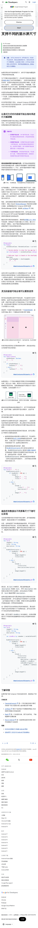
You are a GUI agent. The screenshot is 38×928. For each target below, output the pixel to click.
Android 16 (4, 837)
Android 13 (4, 845)
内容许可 (18, 749)
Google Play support (7, 883)
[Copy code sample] (35, 241)
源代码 (3, 777)
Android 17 (4, 834)
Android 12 (4, 848)
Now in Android (9, 720)
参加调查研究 (5, 886)
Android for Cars (6, 824)
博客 (2, 783)
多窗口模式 (6, 80)
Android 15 (4, 840)
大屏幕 (3, 815)
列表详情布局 (28, 310)
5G (2, 808)
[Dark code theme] (33, 241)
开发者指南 (4, 861)
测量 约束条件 (31, 450)
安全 (2, 775)
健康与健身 (4, 799)
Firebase (3, 903)
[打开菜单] (3, 2)
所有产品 (3, 908)
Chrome (3, 900)
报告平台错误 (5, 877)
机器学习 (3, 796)
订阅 (22, 919)
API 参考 (3, 864)
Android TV (4, 826)
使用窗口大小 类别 (30, 220)
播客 (2, 786)
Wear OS (3, 818)
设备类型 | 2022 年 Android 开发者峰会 (17, 732)
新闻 (2, 780)
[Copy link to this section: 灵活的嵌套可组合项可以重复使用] (3, 294)
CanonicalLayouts (10, 703)
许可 (10, 915)
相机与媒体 (4, 802)
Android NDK (5, 870)
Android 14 (4, 842)
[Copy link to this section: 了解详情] (11, 690)
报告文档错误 (5, 880)
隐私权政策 (4, 805)
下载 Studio (4, 867)
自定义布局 (17, 438)
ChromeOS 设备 (6, 821)
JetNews (25, 208)
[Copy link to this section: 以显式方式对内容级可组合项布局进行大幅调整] (14, 117)
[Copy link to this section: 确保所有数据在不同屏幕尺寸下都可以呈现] (9, 514)
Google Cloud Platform (8, 905)
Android (3, 769)
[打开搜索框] (26, 2)
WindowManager (21, 204)
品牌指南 (16, 915)
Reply (6, 714)
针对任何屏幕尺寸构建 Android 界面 (16, 729)
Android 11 (4, 851)
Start (19, 28)
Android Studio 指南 (7, 858)
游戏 (2, 793)
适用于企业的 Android (7, 772)
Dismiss (19, 22)
